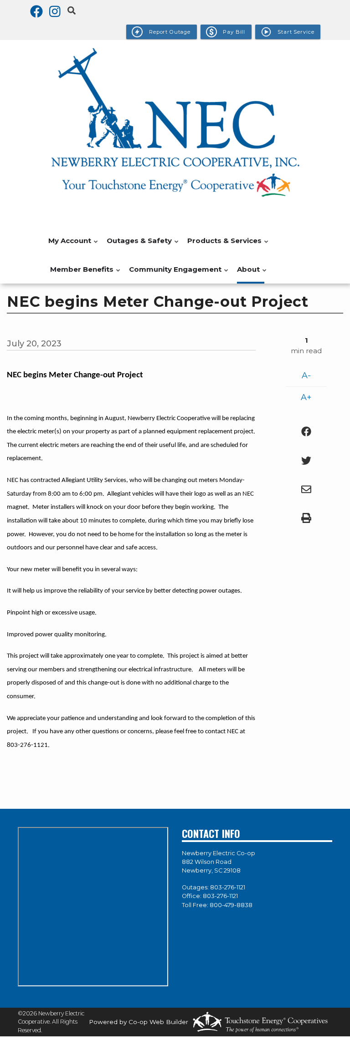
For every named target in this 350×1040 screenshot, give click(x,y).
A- (306, 375)
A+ (306, 397)
